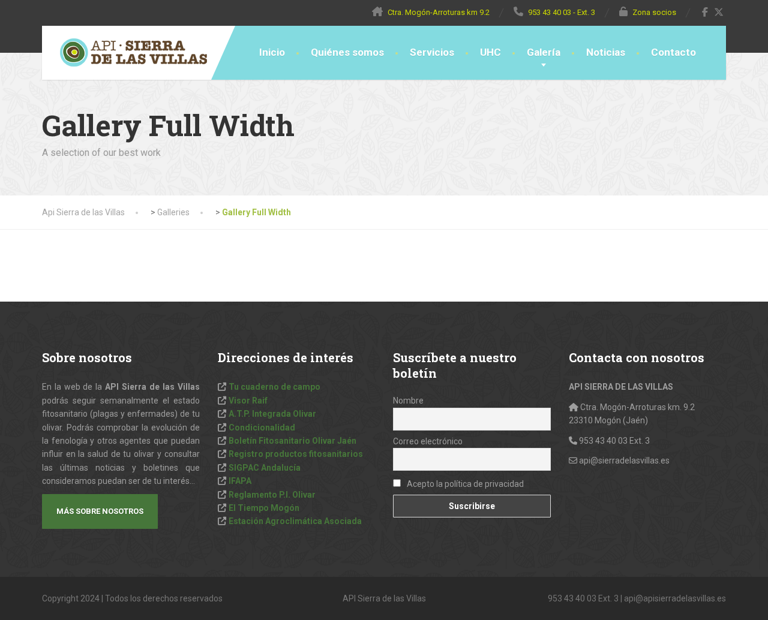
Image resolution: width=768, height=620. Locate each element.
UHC (490, 52)
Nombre (408, 400)
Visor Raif (248, 400)
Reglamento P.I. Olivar (272, 494)
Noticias (605, 52)
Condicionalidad (262, 427)
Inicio (272, 52)
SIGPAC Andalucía (265, 467)
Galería (543, 52)
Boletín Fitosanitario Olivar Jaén (292, 441)
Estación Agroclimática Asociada (295, 521)
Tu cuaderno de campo (274, 387)
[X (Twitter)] (719, 12)
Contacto (673, 52)
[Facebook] (705, 12)
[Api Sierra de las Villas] (124, 53)
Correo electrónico (428, 441)
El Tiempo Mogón (264, 508)
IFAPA (240, 481)
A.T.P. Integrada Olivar (272, 414)
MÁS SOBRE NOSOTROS (99, 511)
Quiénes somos (347, 52)
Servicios (432, 52)
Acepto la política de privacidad (464, 484)
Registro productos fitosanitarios (296, 454)
